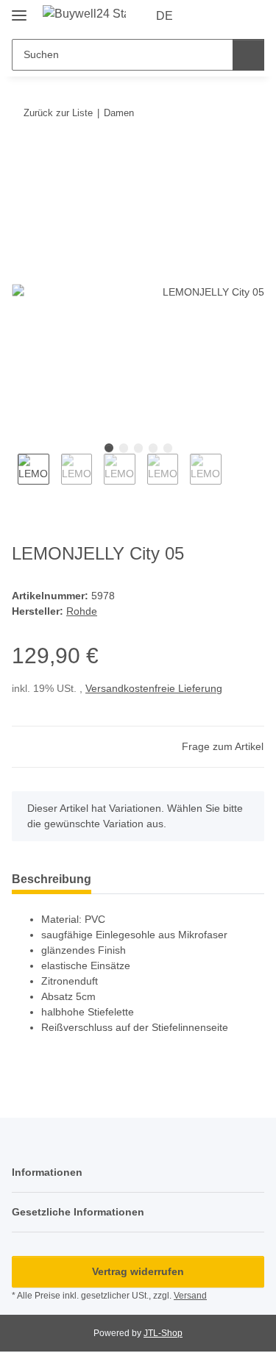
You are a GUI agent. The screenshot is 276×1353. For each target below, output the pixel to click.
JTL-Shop (163, 1333)
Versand (190, 1295)
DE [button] (164, 16)
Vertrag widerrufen (138, 1271)
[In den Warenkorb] (23, 158)
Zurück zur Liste (58, 112)
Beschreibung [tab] (51, 879)
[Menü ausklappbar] (19, 9)
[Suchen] (248, 55)
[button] (206, 16)
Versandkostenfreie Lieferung (153, 688)
